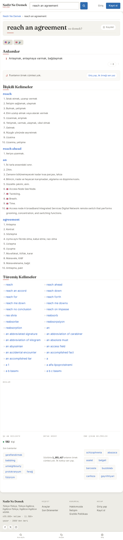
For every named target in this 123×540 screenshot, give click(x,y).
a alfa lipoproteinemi (59, 364)
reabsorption (14, 327)
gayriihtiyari (107, 476)
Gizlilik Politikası (78, 514)
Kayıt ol (113, 5)
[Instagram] (16, 527)
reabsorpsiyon (55, 321)
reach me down (16, 303)
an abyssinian (14, 346)
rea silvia (11, 315)
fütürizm (10, 477)
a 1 (7, 364)
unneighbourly (13, 466)
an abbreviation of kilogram (23, 340)
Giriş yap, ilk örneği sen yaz (101, 75)
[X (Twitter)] (10, 527)
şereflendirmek (13, 454)
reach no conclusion (18, 309)
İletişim (73, 510)
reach (7, 94)
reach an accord (16, 290)
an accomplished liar (19, 358)
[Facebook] (5, 527)
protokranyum (13, 471)
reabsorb (52, 315)
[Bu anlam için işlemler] (118, 64)
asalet (89, 460)
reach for (11, 296)
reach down (54, 290)
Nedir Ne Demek (12, 16)
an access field (55, 346)
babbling (10, 460)
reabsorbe (12, 321)
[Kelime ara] (84, 6)
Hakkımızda (76, 506)
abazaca (112, 452)
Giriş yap (102, 506)
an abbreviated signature (21, 333)
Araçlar (46, 506)
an (5, 160)
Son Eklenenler (50, 510)
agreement (11, 219)
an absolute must (57, 340)
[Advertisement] (61, 405)
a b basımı (12, 371)
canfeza (90, 476)
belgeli (102, 460)
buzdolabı (107, 468)
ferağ (30, 471)
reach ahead (12, 148)
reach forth (53, 296)
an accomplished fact (60, 352)
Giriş (100, 5)
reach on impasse (57, 309)
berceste (91, 468)
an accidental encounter (21, 352)
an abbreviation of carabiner (64, 333)
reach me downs (57, 303)
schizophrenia (94, 452)
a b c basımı (54, 371)
